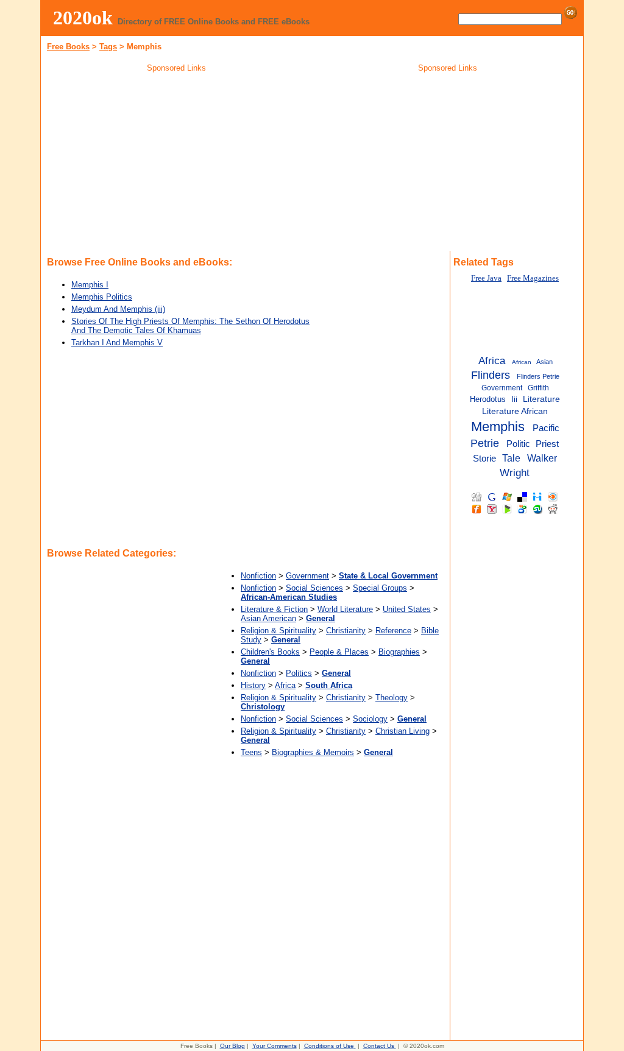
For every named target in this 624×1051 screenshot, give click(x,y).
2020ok (83, 18)
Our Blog (232, 1045)
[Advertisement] (176, 164)
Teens (251, 752)
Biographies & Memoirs (313, 752)
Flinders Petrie (538, 376)
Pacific (546, 428)
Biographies (399, 651)
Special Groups (380, 587)
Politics (299, 673)
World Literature (345, 609)
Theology (391, 697)
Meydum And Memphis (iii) (118, 309)
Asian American (268, 618)
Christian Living (402, 731)
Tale (511, 457)
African (521, 362)
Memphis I (89, 284)
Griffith (538, 388)
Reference (393, 630)
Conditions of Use (329, 1045)
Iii (514, 399)
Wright (515, 472)
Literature (541, 399)
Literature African (515, 411)
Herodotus (488, 399)
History (253, 685)
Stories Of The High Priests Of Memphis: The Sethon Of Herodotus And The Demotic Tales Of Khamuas (190, 326)
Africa (285, 685)
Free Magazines (533, 278)
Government (307, 575)
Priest (547, 443)
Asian (544, 361)
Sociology (370, 718)
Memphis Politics (101, 296)
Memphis (498, 426)
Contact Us (378, 1045)
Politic (518, 444)
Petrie (484, 443)
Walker (542, 457)
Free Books (68, 46)
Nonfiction (258, 575)
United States (407, 609)
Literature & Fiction (274, 609)
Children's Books (270, 651)
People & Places (339, 651)
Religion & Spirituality (278, 630)
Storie (484, 458)
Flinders (490, 375)
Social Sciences (314, 587)
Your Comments (274, 1045)
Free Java (486, 278)
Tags (108, 46)
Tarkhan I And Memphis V (117, 342)
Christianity (346, 630)
